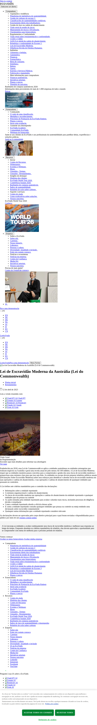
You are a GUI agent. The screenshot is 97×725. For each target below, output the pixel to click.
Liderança (14, 245)
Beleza (13, 66)
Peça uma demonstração (9, 308)
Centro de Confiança (18, 259)
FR (6, 317)
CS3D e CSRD (16, 39)
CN (6, 331)
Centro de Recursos (18, 162)
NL (6, 322)
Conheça (8, 203)
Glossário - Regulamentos (20, 173)
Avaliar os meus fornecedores (11, 539)
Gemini (19, 400)
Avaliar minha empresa (33, 539)
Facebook (14, 664)
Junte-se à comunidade (14, 139)
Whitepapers (15, 164)
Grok (16, 407)
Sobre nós (14, 238)
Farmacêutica (15, 59)
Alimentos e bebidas (18, 52)
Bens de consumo (17, 62)
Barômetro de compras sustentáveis (24, 185)
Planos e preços (16, 82)
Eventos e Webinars (18, 167)
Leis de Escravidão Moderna (21, 46)
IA (6, 304)
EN (6, 315)
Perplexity (22, 403)
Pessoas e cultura (17, 247)
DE (6, 320)
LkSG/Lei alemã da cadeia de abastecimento (27, 41)
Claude (18, 405)
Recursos (9, 157)
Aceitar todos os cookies (38, 713)
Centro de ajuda (16, 194)
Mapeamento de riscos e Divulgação (24, 30)
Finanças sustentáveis (18, 77)
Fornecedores (11, 109)
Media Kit (14, 261)
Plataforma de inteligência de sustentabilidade (28, 16)
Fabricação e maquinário (20, 73)
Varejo (12, 68)
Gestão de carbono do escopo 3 (22, 18)
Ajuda (7, 335)
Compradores (11, 11)
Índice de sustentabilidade (20, 187)
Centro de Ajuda (11, 270)
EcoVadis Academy (18, 128)
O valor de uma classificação (21, 114)
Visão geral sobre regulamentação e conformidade (30, 36)
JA (6, 324)
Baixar (7, 91)
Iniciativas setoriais (17, 80)
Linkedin (13, 660)
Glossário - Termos (18, 171)
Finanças (13, 57)
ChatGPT (21, 398)
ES (6, 329)
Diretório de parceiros (18, 84)
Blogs (12, 169)
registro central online (28, 518)
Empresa (9, 234)
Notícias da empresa (18, 257)
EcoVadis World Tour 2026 (21, 180)
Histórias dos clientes (18, 178)
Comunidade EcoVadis (19, 130)
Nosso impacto (16, 243)
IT (6, 327)
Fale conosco (23, 270)
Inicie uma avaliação (18, 123)
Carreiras (14, 241)
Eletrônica (14, 64)
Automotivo (15, 55)
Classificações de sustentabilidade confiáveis (27, 21)
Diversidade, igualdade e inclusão (23, 250)
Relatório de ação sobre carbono (23, 189)
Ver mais (3, 464)
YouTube (13, 666)
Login (2, 335)
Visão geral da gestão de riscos (22, 27)
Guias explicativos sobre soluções (23, 196)
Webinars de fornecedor (19, 132)
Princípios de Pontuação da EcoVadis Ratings (28, 119)
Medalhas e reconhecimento (21, 116)
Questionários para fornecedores (23, 32)
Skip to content (6, 1)
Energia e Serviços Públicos (21, 71)
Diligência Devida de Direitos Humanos (26, 48)
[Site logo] (7, 4)
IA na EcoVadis (16, 646)
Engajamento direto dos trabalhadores (25, 23)
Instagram (14, 662)
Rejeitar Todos (65, 713)
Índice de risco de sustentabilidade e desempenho (29, 623)
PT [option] (4, 311)
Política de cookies (51, 704)
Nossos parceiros (17, 199)
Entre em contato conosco (20, 252)
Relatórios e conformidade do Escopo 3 (26, 43)
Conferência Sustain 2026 (20, 183)
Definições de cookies (47, 720)
